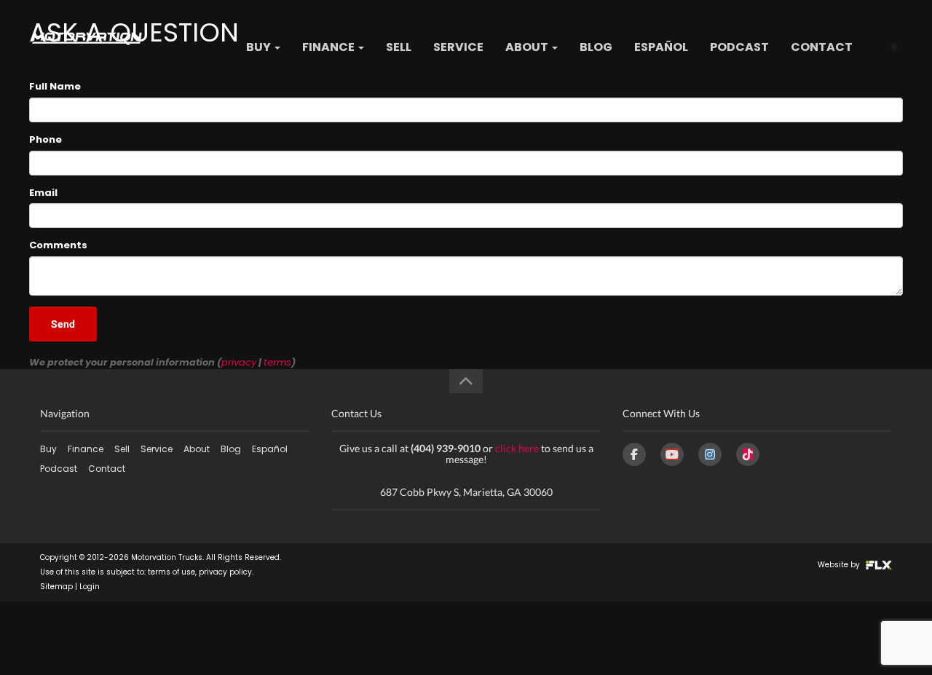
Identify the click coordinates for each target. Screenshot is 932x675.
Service (458, 47)
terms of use (171, 572)
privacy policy (225, 572)
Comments (58, 245)
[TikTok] (747, 454)
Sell (398, 47)
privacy (238, 362)
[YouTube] (672, 454)
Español (661, 47)
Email (43, 193)
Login (89, 586)
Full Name (55, 86)
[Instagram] (710, 454)
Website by (840, 564)
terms (277, 362)
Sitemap (56, 586)
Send (63, 324)
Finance (329, 47)
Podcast (739, 47)
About (527, 47)
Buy (259, 47)
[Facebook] (634, 454)
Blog (596, 47)
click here (517, 448)
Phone (45, 139)
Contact (822, 47)
